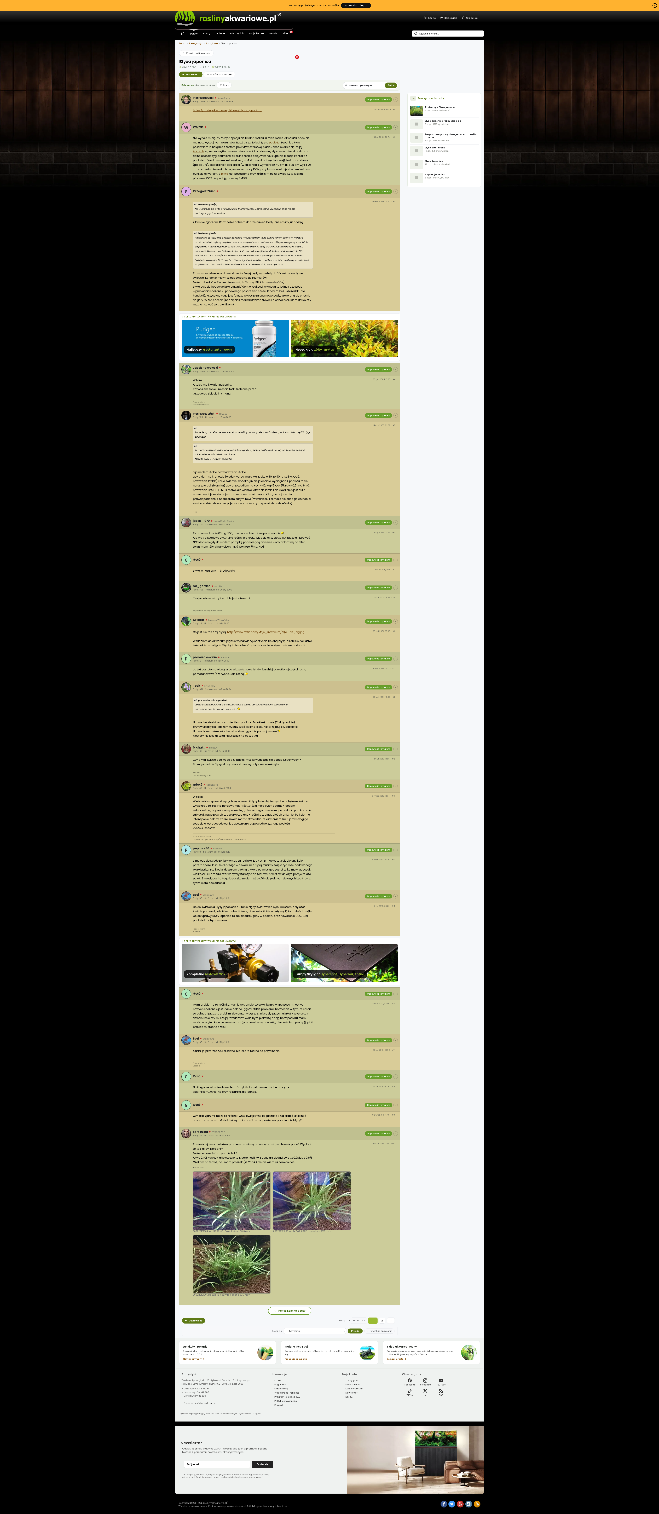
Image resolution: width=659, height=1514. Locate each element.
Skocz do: (277, 1331)
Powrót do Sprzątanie (198, 53)
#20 (393, 1143)
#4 (394, 379)
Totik (196, 685)
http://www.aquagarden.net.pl (207, 610)
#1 (394, 109)
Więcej (259, 1477)
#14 (393, 859)
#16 (393, 1003)
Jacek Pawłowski (205, 367)
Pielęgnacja (196, 43)
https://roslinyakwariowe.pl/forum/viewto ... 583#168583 (219, 839)
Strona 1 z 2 (359, 1320)
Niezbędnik (237, 33)
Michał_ (199, 747)
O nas (277, 1380)
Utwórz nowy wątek (221, 74)
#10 (393, 668)
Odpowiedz (193, 74)
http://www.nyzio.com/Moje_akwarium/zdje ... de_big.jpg (265, 632)
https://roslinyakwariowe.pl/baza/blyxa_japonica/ (227, 110)
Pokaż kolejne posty (291, 1311)
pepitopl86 (201, 848)
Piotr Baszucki (203, 98)
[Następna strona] (391, 1321)
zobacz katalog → (355, 5)
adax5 (197, 784)
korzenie (198, 151)
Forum (182, 43)
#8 (394, 597)
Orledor (198, 620)
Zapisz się (262, 1464)
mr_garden (201, 586)
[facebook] (444, 1504)
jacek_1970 (201, 521)
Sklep (286, 33)
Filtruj (226, 85)
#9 (394, 631)
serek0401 (200, 1132)
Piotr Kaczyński (204, 413)
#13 (393, 796)
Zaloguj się (187, 85)
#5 (394, 425)
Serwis (273, 33)
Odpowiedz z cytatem (378, 99)
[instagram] (469, 1506)
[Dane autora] (395, 99)
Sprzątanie (212, 43)
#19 (393, 1115)
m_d (212, 1403)
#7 (394, 570)
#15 (393, 906)
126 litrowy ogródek (202, 775)
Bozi (196, 894)
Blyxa (224, 174)
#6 (393, 532)
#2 (394, 137)
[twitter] (452, 1506)
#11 (393, 697)
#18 (393, 1086)
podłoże (274, 142)
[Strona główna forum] (182, 33)
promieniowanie (205, 657)
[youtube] (460, 1506)
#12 (393, 759)
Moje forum (256, 33)
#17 (393, 1050)
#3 (394, 201)
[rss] (477, 1506)
